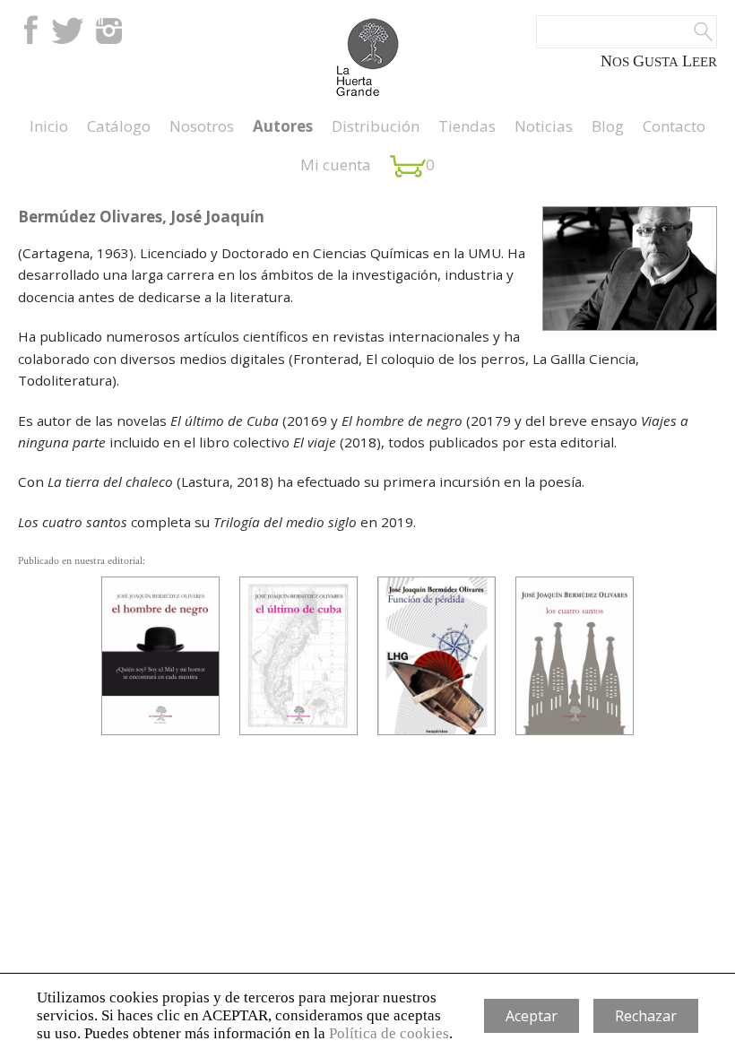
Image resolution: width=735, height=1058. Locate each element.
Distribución (375, 126)
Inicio (49, 126)
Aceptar (532, 1016)
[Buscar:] (626, 31)
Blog (608, 126)
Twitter (67, 29)
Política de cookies (389, 1033)
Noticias (543, 126)
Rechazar (646, 1016)
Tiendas (467, 126)
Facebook (29, 29)
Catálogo (119, 126)
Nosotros (201, 126)
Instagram (108, 29)
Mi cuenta (335, 164)
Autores (283, 126)
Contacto (674, 126)
